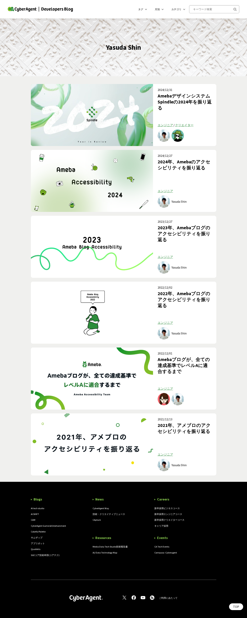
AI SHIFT (35, 514)
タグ (140, 9)
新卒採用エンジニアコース (168, 514)
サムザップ (36, 537)
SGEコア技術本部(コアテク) (45, 555)
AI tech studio (37, 508)
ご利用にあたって (168, 597)
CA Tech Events (161, 546)
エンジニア (165, 125)
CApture (97, 519)
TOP (236, 607)
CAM (33, 519)
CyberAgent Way (101, 508)
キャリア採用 (161, 525)
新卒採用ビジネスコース (167, 508)
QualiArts (35, 549)
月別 (157, 9)
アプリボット (38, 543)
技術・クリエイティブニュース (109, 514)
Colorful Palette (38, 531)
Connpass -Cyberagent (165, 552)
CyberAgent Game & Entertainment (48, 525)
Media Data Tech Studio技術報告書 (110, 546)
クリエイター (184, 125)
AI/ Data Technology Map (105, 552)
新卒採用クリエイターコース (169, 519)
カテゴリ (176, 9)
